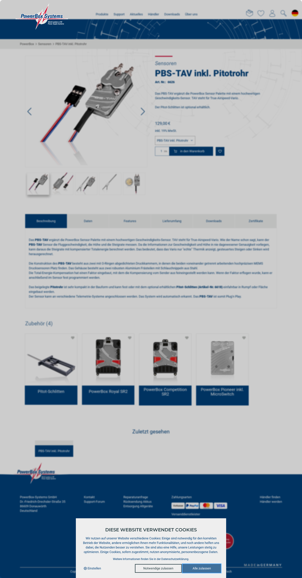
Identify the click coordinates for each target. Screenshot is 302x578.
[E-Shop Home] (42, 9)
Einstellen (94, 568)
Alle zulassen (202, 568)
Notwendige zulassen (158, 568)
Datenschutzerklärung (174, 559)
